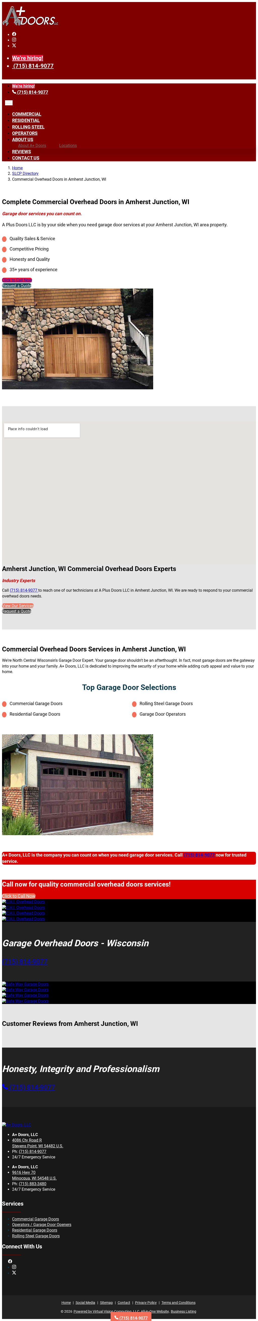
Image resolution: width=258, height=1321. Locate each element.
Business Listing (183, 1311)
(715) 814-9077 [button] (25, 961)
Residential (26, 120)
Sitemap (106, 1303)
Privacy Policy (146, 1303)
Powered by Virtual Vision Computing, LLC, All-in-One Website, (122, 1311)
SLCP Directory (25, 173)
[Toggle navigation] (9, 102)
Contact (124, 1303)
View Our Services (18, 605)
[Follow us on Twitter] (14, 46)
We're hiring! (27, 58)
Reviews (21, 151)
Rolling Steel (28, 127)
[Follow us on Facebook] (14, 34)
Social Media (85, 1303)
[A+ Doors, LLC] (30, 24)
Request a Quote (16, 285)
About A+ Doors (32, 145)
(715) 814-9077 (33, 66)
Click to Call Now (17, 280)
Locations (68, 145)
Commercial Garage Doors (35, 1219)
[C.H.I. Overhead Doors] (23, 901)
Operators (25, 133)
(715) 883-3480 (32, 1183)
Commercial (26, 114)
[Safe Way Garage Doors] (25, 984)
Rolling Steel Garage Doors (36, 1236)
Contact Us (25, 158)
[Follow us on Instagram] (14, 40)
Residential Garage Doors (34, 1230)
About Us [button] (22, 139)
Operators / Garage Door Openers (41, 1224)
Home (17, 168)
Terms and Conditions (179, 1303)
